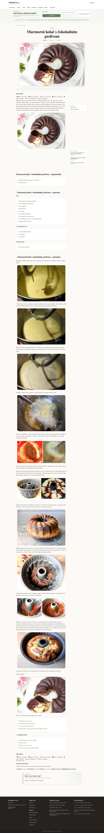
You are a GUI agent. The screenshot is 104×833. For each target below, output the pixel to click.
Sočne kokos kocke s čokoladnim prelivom (29, 747)
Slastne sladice (23, 25)
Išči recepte (92, 2)
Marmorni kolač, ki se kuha (25, 721)
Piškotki (30, 817)
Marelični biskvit (23, 742)
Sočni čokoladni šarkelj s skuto (26, 726)
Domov (17, 25)
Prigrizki (19, 7)
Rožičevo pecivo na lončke (25, 745)
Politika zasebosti (32, 814)
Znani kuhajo (52, 7)
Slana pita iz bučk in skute (85, 813)
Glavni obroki (12, 7)
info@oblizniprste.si (12, 807)
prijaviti (41, 780)
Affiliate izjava (32, 824)
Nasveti (46, 7)
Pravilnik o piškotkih (33, 819)
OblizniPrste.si (11, 802)
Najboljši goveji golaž (51, 19)
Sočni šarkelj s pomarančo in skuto (27, 723)
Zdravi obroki (34, 7)
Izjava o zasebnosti (33, 822)
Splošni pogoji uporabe (33, 812)
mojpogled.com (32, 805)
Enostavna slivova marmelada (42, 19)
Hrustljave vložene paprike (84, 19)
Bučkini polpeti (76, 19)
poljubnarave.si (32, 807)
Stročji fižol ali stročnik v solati (55, 807)
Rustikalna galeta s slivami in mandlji (27, 740)
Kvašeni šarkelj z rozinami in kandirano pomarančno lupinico (33, 728)
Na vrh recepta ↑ (73, 107)
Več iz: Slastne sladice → (74, 109)
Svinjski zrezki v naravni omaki (84, 802)
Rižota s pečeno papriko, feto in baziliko (57, 805)
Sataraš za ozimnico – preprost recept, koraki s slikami (64, 19)
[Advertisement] (41, 158)
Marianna (45, 40)
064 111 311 (10, 808)
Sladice (24, 7)
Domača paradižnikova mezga (31, 19)
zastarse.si (31, 802)
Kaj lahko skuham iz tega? (83, 13)
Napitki (28, 7)
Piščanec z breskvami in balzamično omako (57, 802)
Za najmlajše (40, 7)
